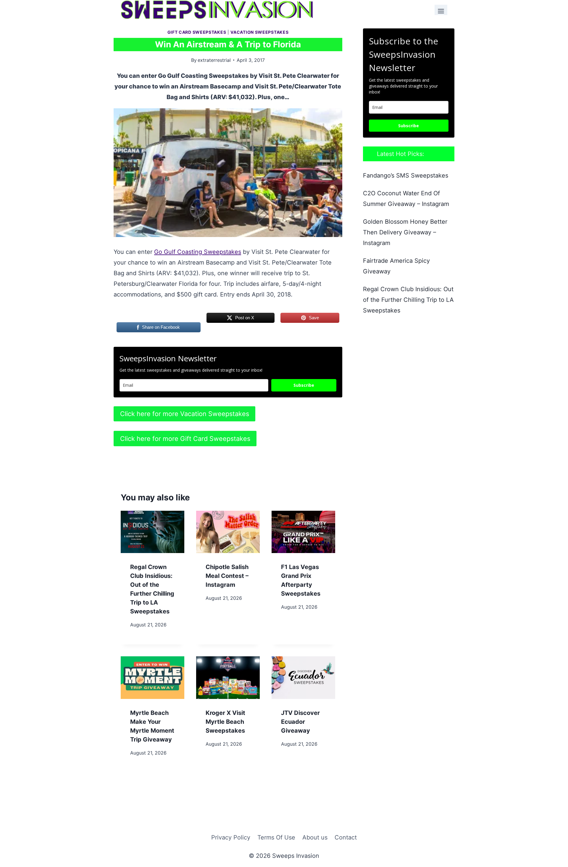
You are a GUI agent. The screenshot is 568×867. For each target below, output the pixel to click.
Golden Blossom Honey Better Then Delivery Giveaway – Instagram (405, 232)
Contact (346, 837)
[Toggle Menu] (441, 10)
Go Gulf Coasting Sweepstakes (197, 251)
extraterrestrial (214, 60)
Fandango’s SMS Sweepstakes (405, 175)
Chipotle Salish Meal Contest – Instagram (227, 575)
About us (314, 837)
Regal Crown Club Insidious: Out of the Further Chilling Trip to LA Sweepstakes (408, 300)
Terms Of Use (276, 837)
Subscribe (303, 385)
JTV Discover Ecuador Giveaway (300, 721)
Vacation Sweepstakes (259, 32)
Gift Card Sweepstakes (196, 32)
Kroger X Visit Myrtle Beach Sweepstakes (225, 721)
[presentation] (152, 532)
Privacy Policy (230, 837)
